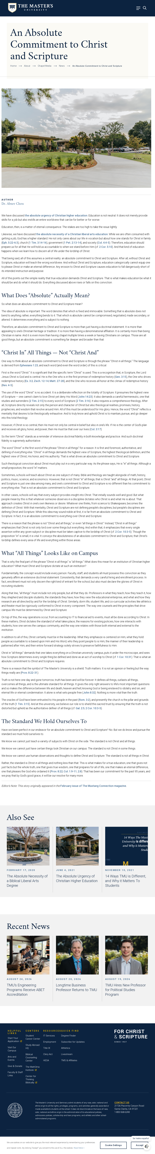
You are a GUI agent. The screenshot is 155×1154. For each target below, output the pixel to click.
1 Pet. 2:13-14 (72, 242)
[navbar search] (145, 8)
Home (13, 66)
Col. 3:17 (95, 429)
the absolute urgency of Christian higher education (56, 215)
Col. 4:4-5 (103, 242)
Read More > (79, 1148)
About (27, 66)
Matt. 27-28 (57, 381)
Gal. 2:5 (80, 708)
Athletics (65, 1048)
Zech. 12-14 (41, 381)
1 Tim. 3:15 (22, 704)
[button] (147, 1146)
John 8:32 (89, 692)
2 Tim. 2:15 (36, 400)
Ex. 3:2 (29, 381)
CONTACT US (121, 1102)
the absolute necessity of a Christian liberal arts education (72, 234)
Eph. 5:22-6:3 (10, 242)
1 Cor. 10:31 (124, 657)
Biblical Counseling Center (31, 1057)
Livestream (67, 1054)
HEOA (46, 1060)
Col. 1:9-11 (70, 771)
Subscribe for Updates (73, 1041)
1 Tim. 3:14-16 (37, 242)
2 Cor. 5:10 (105, 246)
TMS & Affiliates (69, 1060)
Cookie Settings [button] (113, 1145)
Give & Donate (15, 1066)
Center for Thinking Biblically (31, 1079)
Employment (49, 1041)
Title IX (46, 1048)
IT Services (49, 1035)
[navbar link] (139, 8)
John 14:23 (85, 396)
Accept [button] (139, 1145)
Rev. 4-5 (7, 385)
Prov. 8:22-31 (29, 672)
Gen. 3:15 (120, 376)
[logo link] (30, 11)
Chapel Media (44, 66)
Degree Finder (68, 1035)
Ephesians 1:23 (29, 365)
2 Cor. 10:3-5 (123, 531)
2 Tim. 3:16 (83, 400)
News (62, 66)
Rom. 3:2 (84, 699)
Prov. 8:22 (57, 771)
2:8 (79, 771)
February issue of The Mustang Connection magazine (93, 785)
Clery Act (48, 1054)
